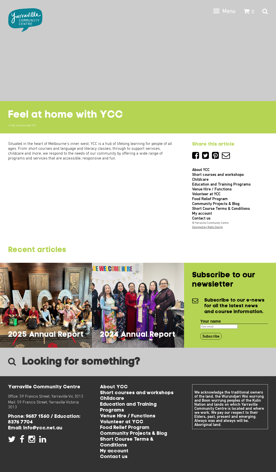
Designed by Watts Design (207, 227)
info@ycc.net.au (42, 428)
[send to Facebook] (197, 157)
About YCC (201, 170)
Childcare (200, 180)
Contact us (201, 218)
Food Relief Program (210, 199)
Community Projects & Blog (216, 204)
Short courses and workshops (218, 175)
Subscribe (210, 337)
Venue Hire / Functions (212, 189)
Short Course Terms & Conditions (221, 209)
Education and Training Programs (221, 185)
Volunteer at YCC (206, 194)
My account (202, 214)
